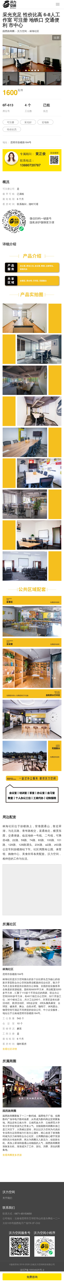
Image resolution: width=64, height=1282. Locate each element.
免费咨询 (32, 1277)
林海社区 (34, 31)
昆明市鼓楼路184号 (20, 142)
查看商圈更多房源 (12, 1154)
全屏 (56, 37)
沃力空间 (22, 31)
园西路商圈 (9, 31)
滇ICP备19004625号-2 (32, 1269)
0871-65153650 (23, 1213)
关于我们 (7, 1198)
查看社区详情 (10, 1049)
